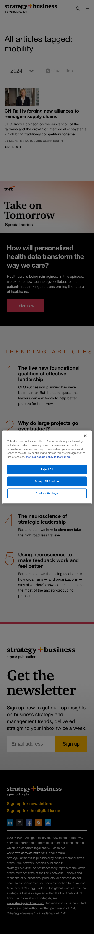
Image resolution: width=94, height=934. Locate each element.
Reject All (47, 469)
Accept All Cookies (47, 481)
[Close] (85, 436)
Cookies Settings (47, 493)
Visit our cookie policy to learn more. (48, 456)
